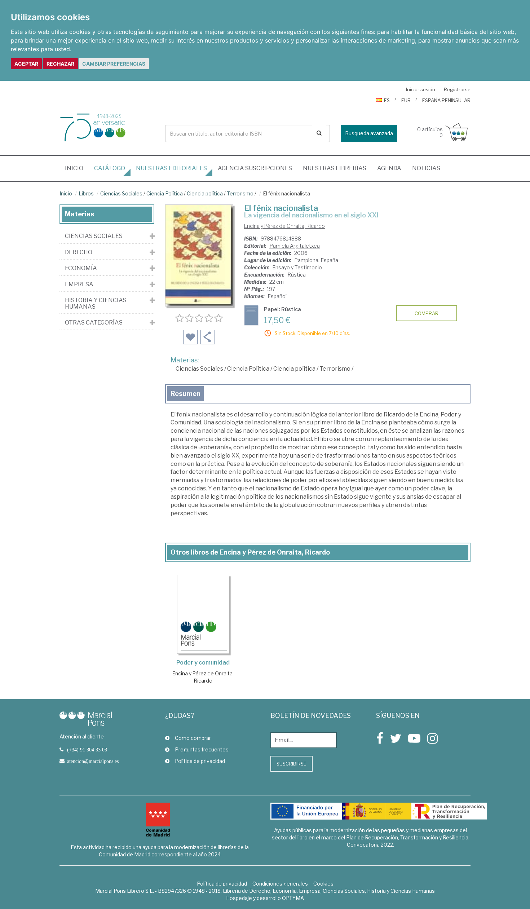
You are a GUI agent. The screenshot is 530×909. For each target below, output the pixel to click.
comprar (426, 313)
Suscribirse (291, 764)
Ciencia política (205, 193)
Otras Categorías (94, 322)
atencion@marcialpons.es (93, 761)
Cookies (323, 884)
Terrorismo (240, 193)
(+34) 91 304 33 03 (87, 749)
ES (387, 100)
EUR (406, 100)
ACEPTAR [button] (26, 64)
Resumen (185, 393)
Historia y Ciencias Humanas (96, 303)
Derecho (78, 252)
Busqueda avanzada (369, 133)
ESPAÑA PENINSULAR (446, 100)
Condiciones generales (280, 884)
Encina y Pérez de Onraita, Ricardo (284, 226)
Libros (86, 193)
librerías (334, 168)
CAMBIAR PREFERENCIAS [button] (113, 64)
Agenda (389, 168)
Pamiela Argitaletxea (294, 246)
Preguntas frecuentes (202, 749)
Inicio (77, 168)
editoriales (171, 168)
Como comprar (193, 738)
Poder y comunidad (203, 662)
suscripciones (255, 168)
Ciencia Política (164, 193)
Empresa (79, 284)
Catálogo (109, 168)
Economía (81, 268)
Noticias (426, 168)
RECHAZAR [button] (60, 64)
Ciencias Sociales (121, 193)
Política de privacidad (200, 761)
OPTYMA (293, 898)
